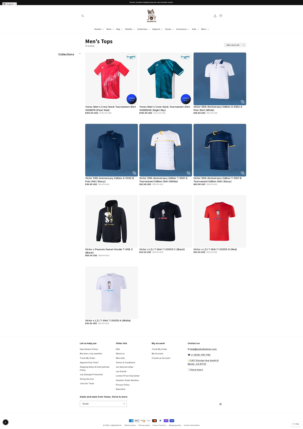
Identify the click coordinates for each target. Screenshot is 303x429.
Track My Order (87, 358)
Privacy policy (144, 425)
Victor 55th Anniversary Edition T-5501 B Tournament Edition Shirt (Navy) (218, 180)
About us (120, 353)
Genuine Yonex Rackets (127, 380)
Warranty (120, 358)
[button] (83, 16)
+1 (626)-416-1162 (200, 354)
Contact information (192, 425)
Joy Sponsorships (125, 367)
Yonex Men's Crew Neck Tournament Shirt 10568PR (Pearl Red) (110, 109)
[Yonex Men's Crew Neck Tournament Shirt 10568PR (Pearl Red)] (111, 79)
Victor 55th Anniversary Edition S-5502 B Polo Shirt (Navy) (109, 180)
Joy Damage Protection (91, 374)
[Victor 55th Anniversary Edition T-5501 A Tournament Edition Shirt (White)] (165, 150)
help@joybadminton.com (203, 349)
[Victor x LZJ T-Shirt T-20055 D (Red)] (220, 221)
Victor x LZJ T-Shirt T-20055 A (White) (108, 320)
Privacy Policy (123, 385)
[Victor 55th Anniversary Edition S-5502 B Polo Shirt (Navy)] (111, 150)
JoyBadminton (116, 425)
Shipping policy (175, 425)
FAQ (118, 349)
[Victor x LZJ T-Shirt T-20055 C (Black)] (165, 221)
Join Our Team (87, 383)
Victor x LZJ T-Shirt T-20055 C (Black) (162, 249)
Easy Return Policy (89, 349)
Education (120, 389)
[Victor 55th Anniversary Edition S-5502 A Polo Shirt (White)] (220, 79)
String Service (87, 379)
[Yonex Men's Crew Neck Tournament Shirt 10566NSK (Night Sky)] (165, 79)
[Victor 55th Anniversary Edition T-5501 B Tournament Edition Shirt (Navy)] (220, 150)
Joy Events (121, 371)
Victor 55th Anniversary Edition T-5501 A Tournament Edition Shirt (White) (163, 180)
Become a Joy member (91, 353)
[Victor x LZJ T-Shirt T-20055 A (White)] (111, 292)
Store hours (196, 369)
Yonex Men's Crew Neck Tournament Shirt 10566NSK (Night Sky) (164, 109)
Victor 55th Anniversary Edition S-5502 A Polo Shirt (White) (218, 109)
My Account (157, 353)
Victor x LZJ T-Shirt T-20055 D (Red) (215, 249)
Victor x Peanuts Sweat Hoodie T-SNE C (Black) (109, 251)
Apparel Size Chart (89, 362)
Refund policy (130, 425)
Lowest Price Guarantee (128, 376)
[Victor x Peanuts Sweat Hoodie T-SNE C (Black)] (111, 221)
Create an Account (161, 358)
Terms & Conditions (125, 362)
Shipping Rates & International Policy (94, 368)
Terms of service (159, 425)
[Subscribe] (124, 404)
